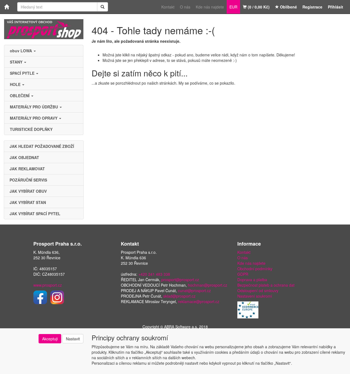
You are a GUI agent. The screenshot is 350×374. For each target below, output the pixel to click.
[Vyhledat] (102, 6)
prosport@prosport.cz (180, 279)
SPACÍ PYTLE (23, 73)
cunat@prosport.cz (194, 290)
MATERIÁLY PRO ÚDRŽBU (34, 107)
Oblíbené (288, 7)
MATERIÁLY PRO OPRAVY (34, 118)
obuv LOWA (21, 50)
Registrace (312, 7)
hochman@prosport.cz (207, 285)
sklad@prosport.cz (179, 296)
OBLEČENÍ (20, 95)
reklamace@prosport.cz (198, 301)
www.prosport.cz (47, 285)
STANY (17, 62)
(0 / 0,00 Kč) (258, 7)
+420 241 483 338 (154, 274)
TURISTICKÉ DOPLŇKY (31, 129)
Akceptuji (50, 338)
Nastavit (73, 338)
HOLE (16, 84)
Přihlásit (335, 7)
